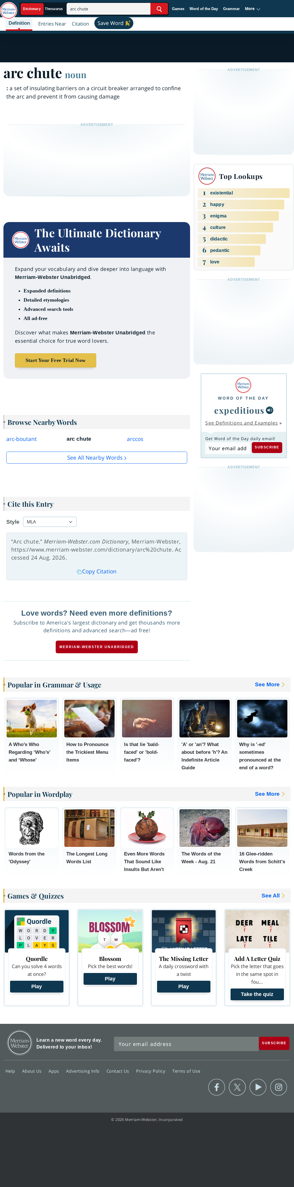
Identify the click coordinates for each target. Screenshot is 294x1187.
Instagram (278, 1087)
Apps (55, 1071)
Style (13, 522)
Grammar (231, 9)
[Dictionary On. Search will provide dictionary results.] (43, 9)
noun (75, 74)
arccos (135, 439)
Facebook (216, 1087)
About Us (32, 1071)
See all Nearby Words (95, 457)
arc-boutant (21, 439)
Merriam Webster (19, 1042)
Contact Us (119, 1071)
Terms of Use (186, 1071)
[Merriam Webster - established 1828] (8, 8)
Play (36, 986)
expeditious (239, 410)
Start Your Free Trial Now (56, 360)
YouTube (257, 1087)
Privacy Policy (151, 1071)
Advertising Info (83, 1071)
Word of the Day (203, 9)
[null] (269, 410)
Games (178, 9)
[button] (253, 9)
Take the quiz (257, 994)
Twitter (237, 1087)
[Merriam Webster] (243, 385)
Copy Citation (99, 571)
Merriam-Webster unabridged (96, 647)
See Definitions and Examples (241, 423)
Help (11, 1071)
